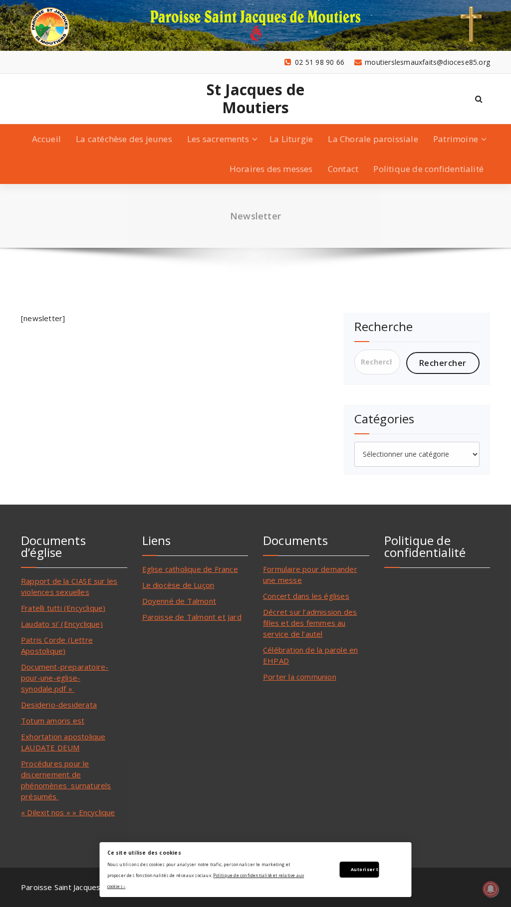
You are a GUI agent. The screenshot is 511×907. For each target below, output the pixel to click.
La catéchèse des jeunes (124, 139)
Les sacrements (218, 139)
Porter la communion (299, 677)
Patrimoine (455, 139)
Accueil (46, 139)
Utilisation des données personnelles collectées (435, 613)
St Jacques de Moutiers (256, 99)
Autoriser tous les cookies (365, 869)
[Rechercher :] (377, 362)
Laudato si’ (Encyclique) (62, 624)
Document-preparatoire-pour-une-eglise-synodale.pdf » (64, 678)
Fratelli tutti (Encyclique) (63, 608)
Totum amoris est (52, 721)
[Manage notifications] (491, 889)
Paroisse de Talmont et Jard (192, 617)
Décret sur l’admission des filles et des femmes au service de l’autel (310, 623)
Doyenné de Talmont (179, 601)
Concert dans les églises (306, 596)
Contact (343, 169)
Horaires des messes (271, 169)
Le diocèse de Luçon (178, 585)
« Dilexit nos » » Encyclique (68, 812)
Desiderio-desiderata (59, 705)
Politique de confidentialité (428, 169)
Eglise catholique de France (190, 569)
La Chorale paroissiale (373, 139)
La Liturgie (291, 139)
